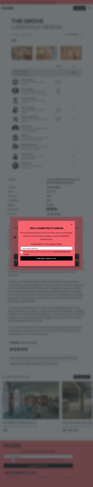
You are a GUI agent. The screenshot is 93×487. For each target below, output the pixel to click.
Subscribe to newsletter (46, 258)
